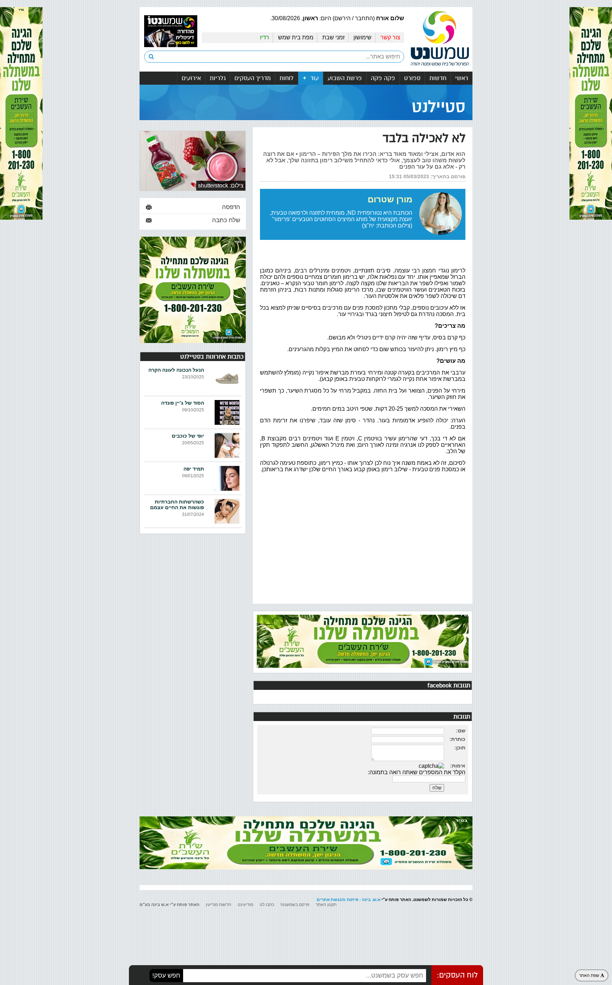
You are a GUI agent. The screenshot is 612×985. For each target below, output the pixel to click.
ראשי (461, 78)
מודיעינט (245, 904)
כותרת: (457, 739)
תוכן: (459, 747)
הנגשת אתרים (330, 899)
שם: (460, 730)
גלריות (218, 78)
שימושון (362, 37)
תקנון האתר (326, 904)
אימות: (457, 766)
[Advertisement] (362, 545)
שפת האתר (589, 975)
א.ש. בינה (371, 899)
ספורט (412, 78)
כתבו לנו (267, 904)
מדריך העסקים (252, 78)
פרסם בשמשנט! (294, 904)
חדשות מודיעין (218, 904)
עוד (313, 78)
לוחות (286, 78)
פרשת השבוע (345, 78)
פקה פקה (383, 78)
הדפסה (231, 207)
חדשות (437, 78)
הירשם (342, 18)
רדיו (264, 37)
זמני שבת (333, 37)
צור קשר (390, 37)
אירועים (191, 78)
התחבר (364, 18)
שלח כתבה (226, 220)
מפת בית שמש (295, 37)
